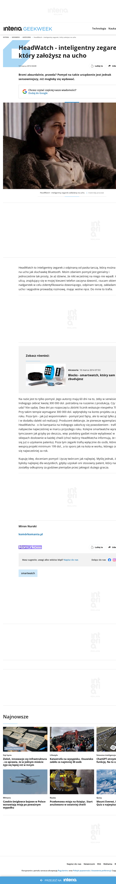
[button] (99, 28)
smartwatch (28, 573)
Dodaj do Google (52, 93)
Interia (6, 37)
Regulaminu (63, 870)
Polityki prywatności (81, 870)
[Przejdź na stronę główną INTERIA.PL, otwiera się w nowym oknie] (13, 28)
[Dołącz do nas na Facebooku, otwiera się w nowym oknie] (109, 560)
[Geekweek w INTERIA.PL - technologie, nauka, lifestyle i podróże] (37, 28)
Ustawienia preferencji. (101, 870)
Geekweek (16, 37)
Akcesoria (27, 37)
